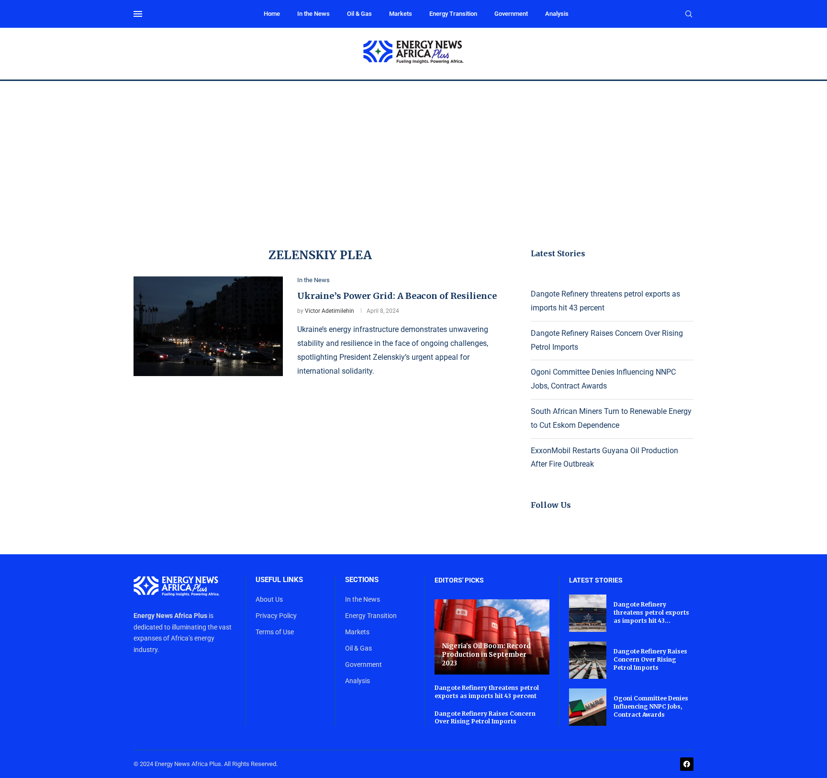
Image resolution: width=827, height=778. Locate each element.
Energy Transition (453, 13)
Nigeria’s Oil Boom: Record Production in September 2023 (486, 654)
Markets (400, 13)
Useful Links (279, 580)
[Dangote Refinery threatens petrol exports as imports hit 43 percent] (587, 613)
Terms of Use (275, 632)
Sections (362, 580)
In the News (313, 13)
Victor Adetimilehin (329, 311)
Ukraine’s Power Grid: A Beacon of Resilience (397, 295)
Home (272, 13)
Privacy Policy (276, 615)
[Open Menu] (138, 14)
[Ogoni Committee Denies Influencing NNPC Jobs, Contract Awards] (587, 707)
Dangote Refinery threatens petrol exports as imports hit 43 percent (487, 691)
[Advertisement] (413, 153)
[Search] (688, 14)
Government (511, 13)
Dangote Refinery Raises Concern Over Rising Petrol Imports (485, 717)
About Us (269, 599)
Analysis (557, 13)
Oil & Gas (359, 13)
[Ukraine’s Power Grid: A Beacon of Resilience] (208, 326)
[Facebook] (686, 764)
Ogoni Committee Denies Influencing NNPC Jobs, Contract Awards (651, 706)
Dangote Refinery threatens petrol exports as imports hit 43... (651, 612)
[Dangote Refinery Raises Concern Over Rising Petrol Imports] (587, 660)
